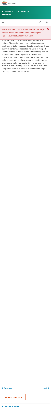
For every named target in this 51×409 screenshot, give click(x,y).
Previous (8, 388)
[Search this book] (40, 22)
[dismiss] (48, 29)
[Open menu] (3, 22)
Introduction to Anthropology (17, 11)
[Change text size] (46, 22)
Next (45, 388)
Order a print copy (13, 397)
